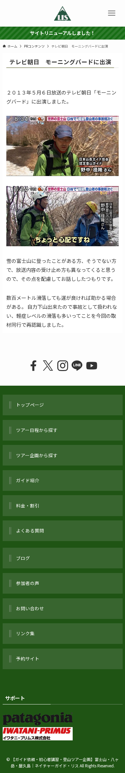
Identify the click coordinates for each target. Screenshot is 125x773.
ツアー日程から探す (37, 430)
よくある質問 (30, 530)
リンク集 (25, 633)
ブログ (23, 558)
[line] (77, 366)
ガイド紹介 (27, 480)
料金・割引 (27, 505)
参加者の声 (27, 583)
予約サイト (27, 658)
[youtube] (91, 366)
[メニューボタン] (111, 13)
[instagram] (62, 366)
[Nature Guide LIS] (62, 13)
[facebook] (33, 366)
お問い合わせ (30, 608)
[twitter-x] (48, 366)
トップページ (30, 404)
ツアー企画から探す (37, 455)
